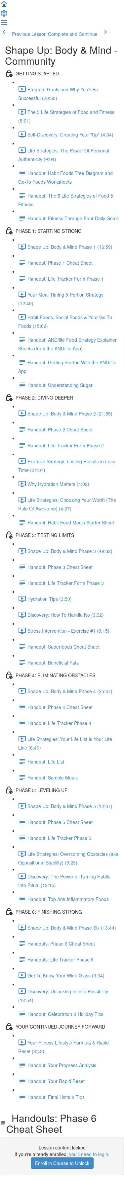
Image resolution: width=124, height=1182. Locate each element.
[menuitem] (4, 15)
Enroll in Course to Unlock (62, 1163)
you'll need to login (88, 1154)
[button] (4, 6)
